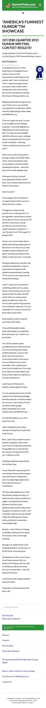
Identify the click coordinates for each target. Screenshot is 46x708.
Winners (5, 635)
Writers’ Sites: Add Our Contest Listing (18, 671)
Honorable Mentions (11, 651)
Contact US (7, 682)
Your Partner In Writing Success (15, 676)
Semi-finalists (7, 645)
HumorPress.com (23, 5)
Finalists (5, 640)
